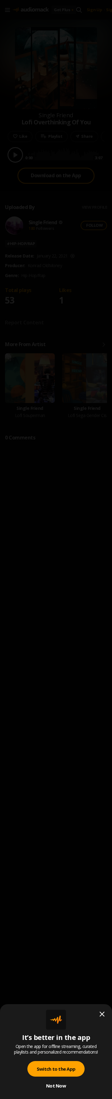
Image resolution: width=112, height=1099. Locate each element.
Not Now (56, 1086)
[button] (56, 549)
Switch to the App (56, 1069)
